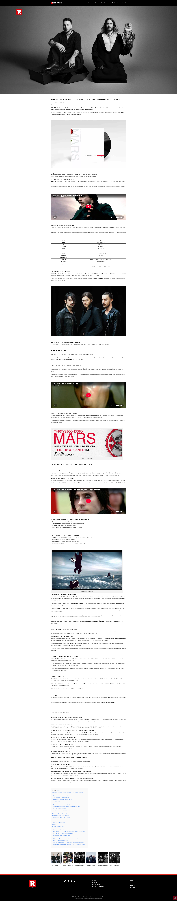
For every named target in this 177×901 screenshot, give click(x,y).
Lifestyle (103, 2)
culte (84, 112)
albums (66, 782)
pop (86, 727)
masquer (58, 790)
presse (53, 472)
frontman (67, 229)
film (100, 598)
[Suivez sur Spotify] (71, 881)
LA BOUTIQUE (94, 882)
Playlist (109, 2)
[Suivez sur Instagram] (65, 881)
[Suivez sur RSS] (75, 881)
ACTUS (131, 880)
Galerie (113, 2)
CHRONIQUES (132, 883)
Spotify (91, 678)
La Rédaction (54, 102)
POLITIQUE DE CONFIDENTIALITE (98, 886)
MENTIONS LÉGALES (96, 884)
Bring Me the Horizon (117, 648)
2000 (83, 537)
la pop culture (80, 359)
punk (120, 186)
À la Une (63, 102)
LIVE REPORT (132, 885)
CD (92, 266)
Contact (124, 2)
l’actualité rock (83, 896)
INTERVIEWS (132, 882)
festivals (98, 896)
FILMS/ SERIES (132, 887)
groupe (121, 369)
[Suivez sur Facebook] (68, 881)
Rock (73, 896)
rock (77, 107)
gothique (72, 645)
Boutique (119, 2)
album (81, 112)
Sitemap (101, 898)
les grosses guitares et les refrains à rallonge (61, 415)
